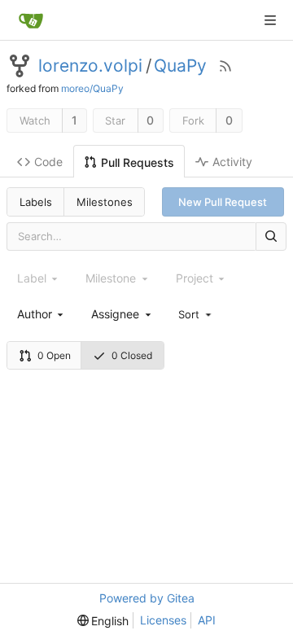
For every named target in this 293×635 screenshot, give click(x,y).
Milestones (105, 201)
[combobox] (42, 314)
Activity (232, 162)
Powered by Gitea (147, 598)
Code (48, 162)
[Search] (271, 236)
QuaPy (180, 66)
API (207, 620)
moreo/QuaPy (92, 88)
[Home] (31, 20)
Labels (36, 201)
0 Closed (132, 355)
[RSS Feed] (225, 66)
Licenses (163, 620)
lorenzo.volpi (90, 66)
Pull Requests (137, 162)
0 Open (54, 355)
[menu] (196, 313)
